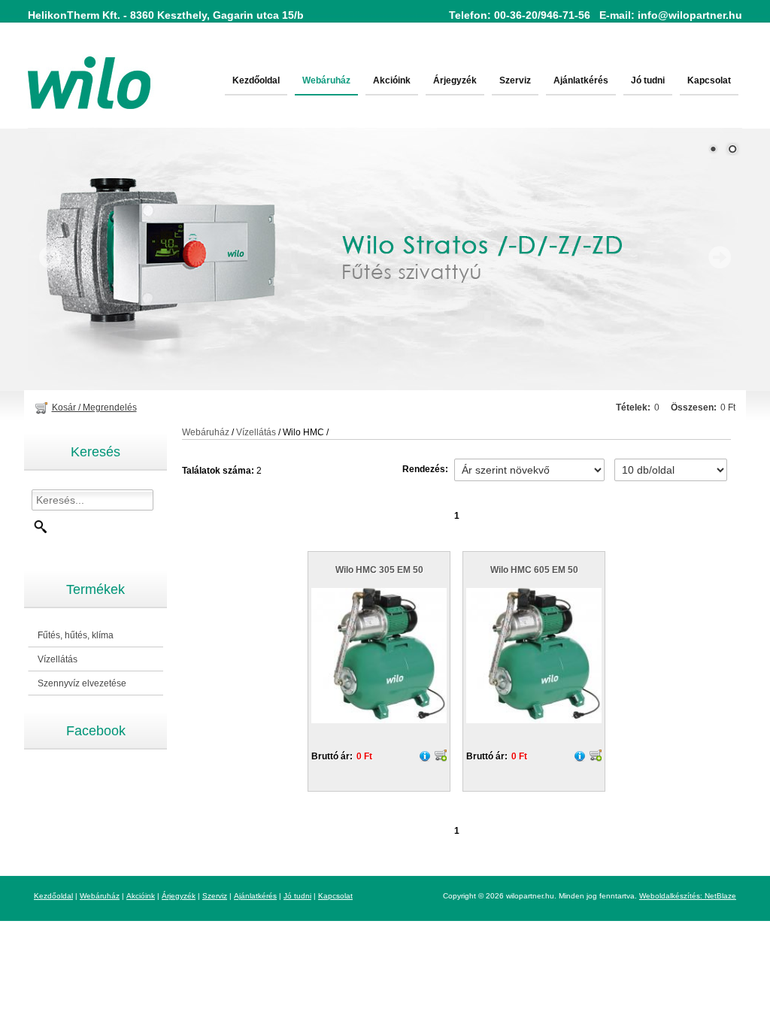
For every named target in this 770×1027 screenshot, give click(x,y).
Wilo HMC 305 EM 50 (379, 570)
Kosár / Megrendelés (94, 407)
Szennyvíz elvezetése (77, 683)
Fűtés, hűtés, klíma (71, 635)
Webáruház (326, 80)
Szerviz (515, 80)
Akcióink (392, 80)
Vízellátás (52, 659)
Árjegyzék (455, 80)
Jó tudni (648, 80)
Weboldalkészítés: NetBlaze (687, 896)
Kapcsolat (709, 80)
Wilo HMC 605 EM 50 (534, 570)
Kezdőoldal (256, 80)
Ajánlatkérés (580, 80)
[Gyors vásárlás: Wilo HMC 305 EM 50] (441, 755)
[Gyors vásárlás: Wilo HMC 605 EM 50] (596, 755)
